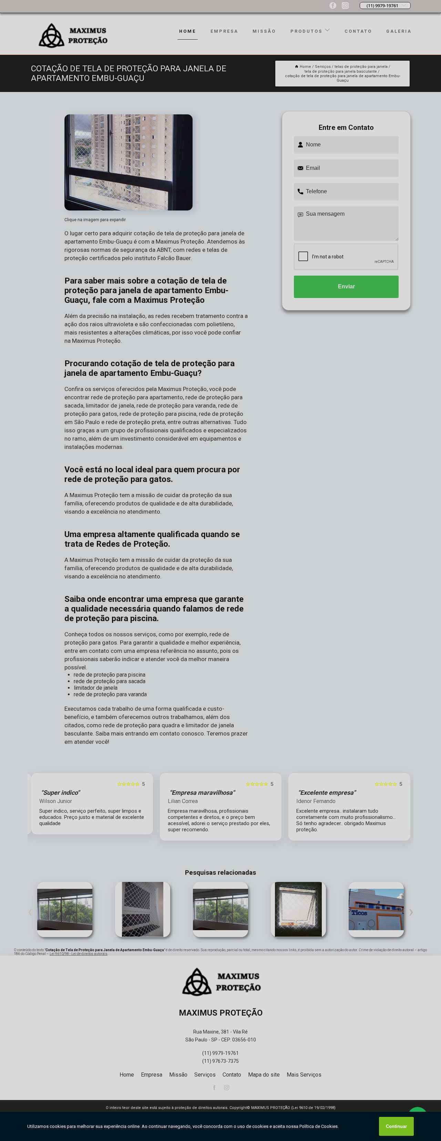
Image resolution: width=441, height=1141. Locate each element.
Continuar (396, 1126)
